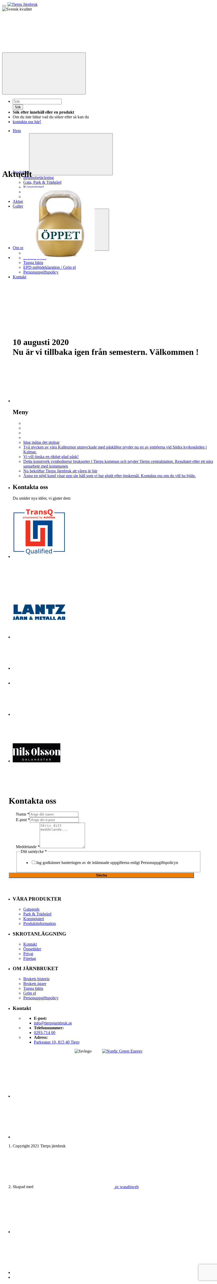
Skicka (101, 875)
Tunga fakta (33, 262)
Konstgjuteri (33, 187)
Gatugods (31, 909)
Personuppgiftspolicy (40, 272)
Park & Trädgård (37, 914)
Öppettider (32, 949)
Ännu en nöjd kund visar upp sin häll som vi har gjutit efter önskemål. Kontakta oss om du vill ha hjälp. (109, 475)
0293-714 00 (44, 1032)
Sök (18, 107)
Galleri (18, 206)
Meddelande (28, 846)
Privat (28, 953)
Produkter (21, 172)
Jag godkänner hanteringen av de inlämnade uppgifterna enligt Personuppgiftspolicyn (107, 862)
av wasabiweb (126, 1186)
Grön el (29, 993)
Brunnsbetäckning (38, 177)
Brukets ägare (34, 983)
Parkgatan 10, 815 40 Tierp (56, 1042)
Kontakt (19, 277)
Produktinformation (39, 923)
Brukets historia (36, 979)
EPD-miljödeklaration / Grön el (49, 267)
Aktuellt (19, 201)
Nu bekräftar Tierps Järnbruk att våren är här (60, 471)
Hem (17, 130)
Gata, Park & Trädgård (42, 182)
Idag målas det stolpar (41, 442)
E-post (23, 819)
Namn (22, 814)
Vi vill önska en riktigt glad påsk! (51, 456)
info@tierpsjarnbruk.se (53, 1023)
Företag (29, 958)
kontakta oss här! (27, 121)
